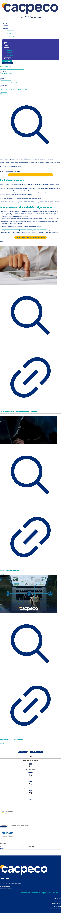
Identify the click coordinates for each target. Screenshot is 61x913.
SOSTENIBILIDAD (57, 906)
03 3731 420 (11, 883)
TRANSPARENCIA (57, 901)
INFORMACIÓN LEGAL (56, 903)
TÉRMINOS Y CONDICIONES (6, 888)
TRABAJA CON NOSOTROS (55, 908)
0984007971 (18, 883)
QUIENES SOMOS (57, 898)
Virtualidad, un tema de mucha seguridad (11, 739)
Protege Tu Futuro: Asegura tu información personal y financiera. (18, 411)
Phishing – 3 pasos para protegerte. (10, 570)
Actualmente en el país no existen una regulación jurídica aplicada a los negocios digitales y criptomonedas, (24, 229)
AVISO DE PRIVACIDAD (5, 886)
